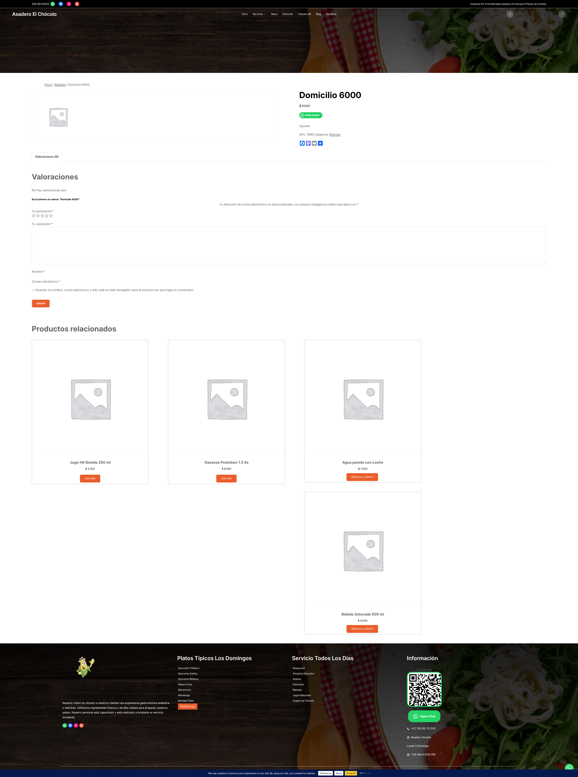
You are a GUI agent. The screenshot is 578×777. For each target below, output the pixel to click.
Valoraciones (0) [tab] (47, 156)
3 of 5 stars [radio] (42, 216)
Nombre (38, 271)
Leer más (90, 478)
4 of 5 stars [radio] (46, 216)
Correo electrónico (46, 281)
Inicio (48, 84)
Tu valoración (42, 224)
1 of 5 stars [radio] (33, 216)
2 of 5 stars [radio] (38, 216)
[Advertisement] (289, 45)
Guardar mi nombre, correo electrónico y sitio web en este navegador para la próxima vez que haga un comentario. (115, 290)
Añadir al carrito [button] (362, 476)
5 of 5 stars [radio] (51, 216)
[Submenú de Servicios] (265, 14)
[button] (569, 768)
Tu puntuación (43, 211)
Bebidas (60, 84)
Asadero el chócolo (34, 14)
